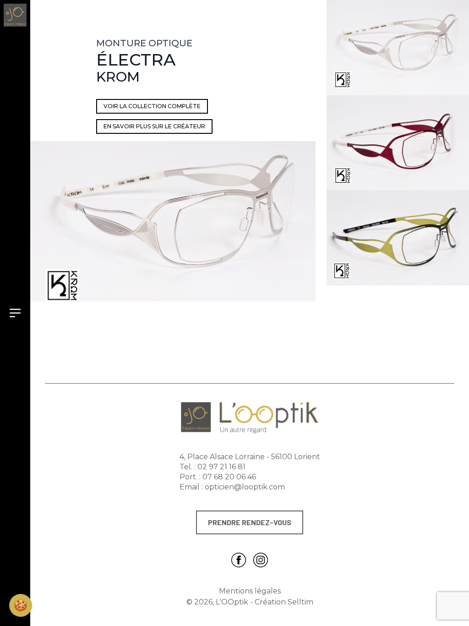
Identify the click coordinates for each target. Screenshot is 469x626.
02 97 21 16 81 (221, 466)
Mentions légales (250, 591)
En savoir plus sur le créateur (154, 126)
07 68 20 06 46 (229, 476)
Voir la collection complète (152, 106)
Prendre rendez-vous (249, 522)
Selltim (300, 602)
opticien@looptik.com (245, 487)
